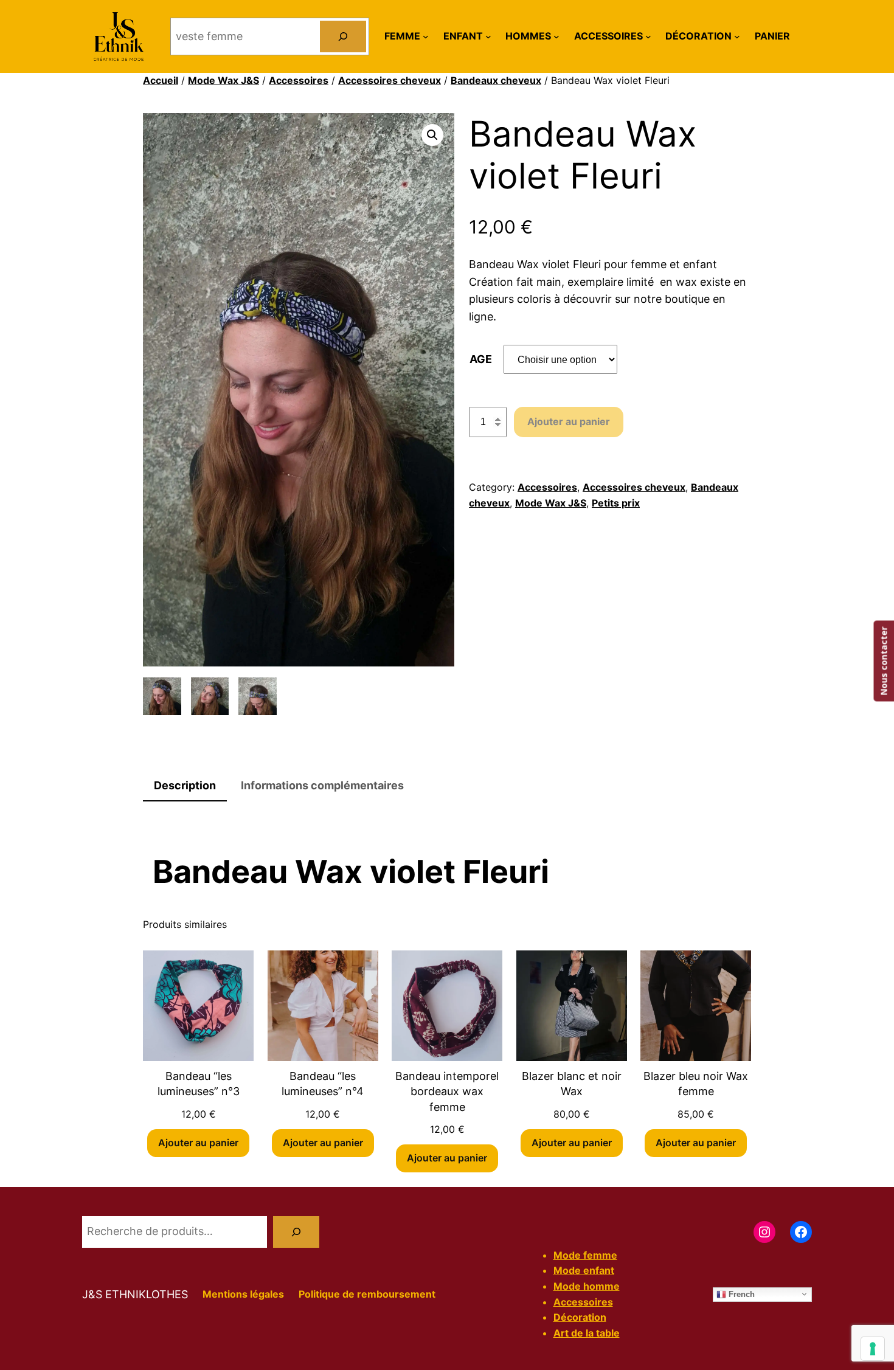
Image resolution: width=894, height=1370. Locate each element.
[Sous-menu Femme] (426, 36)
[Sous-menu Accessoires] (648, 36)
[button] (432, 135)
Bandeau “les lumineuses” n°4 (323, 1084)
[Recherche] (296, 1232)
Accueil (160, 80)
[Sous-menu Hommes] (556, 36)
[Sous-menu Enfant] (488, 36)
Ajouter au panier (568, 421)
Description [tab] (185, 785)
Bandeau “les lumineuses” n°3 (199, 1084)
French (740, 1293)
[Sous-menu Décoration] (737, 36)
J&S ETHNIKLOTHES (135, 1294)
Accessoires (298, 80)
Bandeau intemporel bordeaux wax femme (447, 1091)
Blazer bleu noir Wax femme (695, 1084)
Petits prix (616, 503)
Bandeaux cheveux (496, 80)
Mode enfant (583, 1270)
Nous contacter (883, 661)
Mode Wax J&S (223, 80)
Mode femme (585, 1255)
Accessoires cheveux (389, 80)
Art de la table (586, 1333)
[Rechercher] (343, 36)
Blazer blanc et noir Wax (572, 1084)
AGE (481, 359)
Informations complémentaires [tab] (322, 785)
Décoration (579, 1317)
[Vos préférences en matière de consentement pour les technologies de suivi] (872, 1348)
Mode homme (586, 1286)
